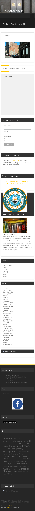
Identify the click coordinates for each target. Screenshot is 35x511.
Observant (23, 454)
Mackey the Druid (10, 379)
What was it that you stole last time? (14, 68)
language (7, 451)
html (6, 139)
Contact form (14, 160)
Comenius (5, 441)
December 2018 (8, 321)
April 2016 (6, 341)
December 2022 (8, 292)
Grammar (13, 446)
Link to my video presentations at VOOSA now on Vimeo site (15, 182)
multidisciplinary (22, 451)
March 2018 (6, 325)
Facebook (5, 389)
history (26, 446)
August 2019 (7, 314)
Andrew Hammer (15, 436)
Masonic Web (7, 273)
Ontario (19, 456)
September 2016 (8, 335)
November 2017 (8, 330)
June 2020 (6, 308)
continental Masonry (15, 441)
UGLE (15, 471)
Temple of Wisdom (14, 466)
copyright (27, 441)
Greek (20, 446)
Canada (6, 438)
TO (28, 466)
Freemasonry (5, 446)
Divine (5, 267)
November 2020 (8, 303)
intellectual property (15, 449)
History (5, 269)
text (6, 141)
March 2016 (6, 343)
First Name (6, 131)
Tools (5, 276)
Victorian (5, 474)
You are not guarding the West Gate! (16, 382)
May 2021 (6, 296)
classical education (20, 438)
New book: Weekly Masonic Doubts (15, 377)
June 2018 (6, 323)
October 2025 (7, 288)
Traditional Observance (11, 469)
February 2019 (7, 317)
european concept (14, 443)
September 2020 (8, 306)
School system (18, 459)
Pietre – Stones (10, 351)
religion (5, 459)
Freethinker (7, 35)
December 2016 (8, 334)
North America (13, 454)
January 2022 (7, 294)
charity (13, 438)
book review (22, 436)
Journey (5, 271)
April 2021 (6, 297)
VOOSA (9, 474)
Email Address (7, 126)
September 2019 (8, 312)
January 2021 (7, 301)
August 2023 (7, 290)
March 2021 (6, 299)
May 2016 (6, 339)
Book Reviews (7, 266)
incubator (5, 449)
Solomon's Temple (20, 461)
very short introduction (23, 471)
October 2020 (7, 305)
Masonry (15, 451)
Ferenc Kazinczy (25, 443)
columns (27, 438)
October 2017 (7, 332)
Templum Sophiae (22, 466)
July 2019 (6, 315)
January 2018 (7, 326)
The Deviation (9, 381)
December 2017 (8, 328)
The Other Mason (13, 10)
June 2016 (6, 337)
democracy (5, 443)
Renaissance (11, 459)
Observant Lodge (9, 456)
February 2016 (7, 344)
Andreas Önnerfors (7, 436)
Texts (5, 275)
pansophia (25, 456)
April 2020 (6, 310)
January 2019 (7, 319)
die (9, 443)
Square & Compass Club (12, 375)
